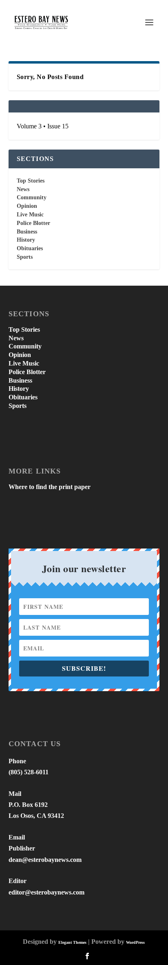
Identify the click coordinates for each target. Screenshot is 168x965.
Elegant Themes (72, 942)
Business (27, 232)
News (23, 189)
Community (31, 197)
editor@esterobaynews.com (46, 892)
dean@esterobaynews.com (45, 859)
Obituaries (30, 248)
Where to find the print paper (50, 486)
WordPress (135, 942)
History (26, 240)
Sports (25, 257)
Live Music (30, 215)
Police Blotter (33, 223)
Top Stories (30, 181)
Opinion (27, 206)
